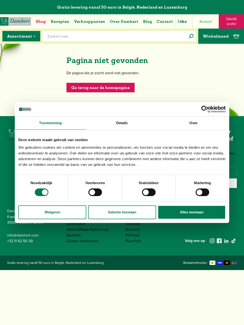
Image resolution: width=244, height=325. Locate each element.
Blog (147, 21)
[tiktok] (233, 240)
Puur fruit (133, 240)
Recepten (60, 21)
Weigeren (52, 212)
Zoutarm (132, 229)
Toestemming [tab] (50, 123)
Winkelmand (216, 36)
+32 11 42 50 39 (20, 240)
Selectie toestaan (122, 212)
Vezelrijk (133, 223)
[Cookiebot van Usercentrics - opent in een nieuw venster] (205, 109)
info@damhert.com (23, 235)
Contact (165, 21)
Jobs (182, 21)
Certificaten (76, 223)
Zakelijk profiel (231, 21)
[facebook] (219, 240)
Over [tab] (193, 123)
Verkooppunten (89, 21)
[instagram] (212, 240)
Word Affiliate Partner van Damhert (87, 232)
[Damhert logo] (15, 21)
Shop (41, 21)
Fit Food (132, 235)
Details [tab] (122, 123)
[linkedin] (226, 240)
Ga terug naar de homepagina (100, 87)
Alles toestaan (191, 212)
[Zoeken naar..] (191, 36)
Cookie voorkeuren (82, 240)
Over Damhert (124, 21)
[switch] (95, 192)
